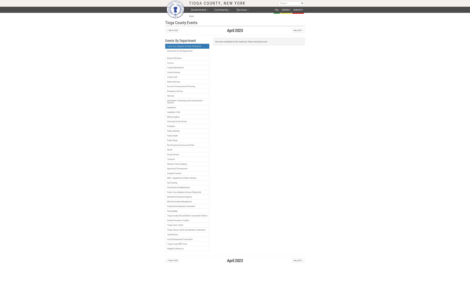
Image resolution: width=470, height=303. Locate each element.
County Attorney (173, 72)
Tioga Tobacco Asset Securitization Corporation (186, 230)
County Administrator (175, 68)
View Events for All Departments (180, 51)
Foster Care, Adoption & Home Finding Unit (184, 46)
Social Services (173, 154)
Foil (277, 10)
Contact (286, 10)
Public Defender (173, 131)
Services (241, 9)
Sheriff (169, 150)
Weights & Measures (175, 249)
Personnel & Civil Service (177, 121)
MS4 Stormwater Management (179, 202)
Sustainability (172, 211)
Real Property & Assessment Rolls (180, 145)
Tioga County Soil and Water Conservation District (187, 216)
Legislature (171, 107)
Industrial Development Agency (179, 197)
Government (199, 9)
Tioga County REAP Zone (177, 244)
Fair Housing (172, 183)
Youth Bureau (172, 234)
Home (191, 16)
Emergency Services (175, 91)
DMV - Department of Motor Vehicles (181, 178)
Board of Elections (174, 58)
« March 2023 (172, 30)
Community (221, 9)
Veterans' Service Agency (177, 164)
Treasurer (171, 159)
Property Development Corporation (181, 206)
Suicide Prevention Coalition (178, 220)
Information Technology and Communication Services (185, 102)
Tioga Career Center (175, 225)
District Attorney (173, 82)
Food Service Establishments (178, 187)
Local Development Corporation (180, 239)
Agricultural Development (177, 169)
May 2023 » (298, 30)
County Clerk (172, 77)
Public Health (172, 136)
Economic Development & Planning (181, 86)
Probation (171, 126)
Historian (170, 96)
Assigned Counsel (174, 173)
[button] (302, 3)
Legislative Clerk (173, 112)
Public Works (172, 140)
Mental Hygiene (173, 117)
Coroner (170, 63)
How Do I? (298, 10)
